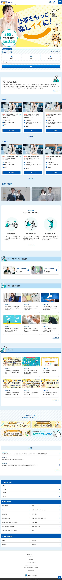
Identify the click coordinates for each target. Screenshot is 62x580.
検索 (31, 66)
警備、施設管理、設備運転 (8, 526)
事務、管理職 (5, 505)
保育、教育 (34, 514)
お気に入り (54, 2)
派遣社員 (34, 544)
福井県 (4, 493)
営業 (33, 505)
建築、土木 (34, 522)
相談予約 (50, 2)
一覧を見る (30, 136)
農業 (33, 530)
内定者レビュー (31, 556)
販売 (3, 510)
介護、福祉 (4, 514)
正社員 (3, 540)
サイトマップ (31, 570)
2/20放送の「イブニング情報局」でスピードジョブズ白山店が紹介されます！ (20, 465)
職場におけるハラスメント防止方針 (31, 567)
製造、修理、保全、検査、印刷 (39, 518)
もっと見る (30, 245)
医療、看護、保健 (6, 518)
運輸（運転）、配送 (36, 526)
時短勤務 (34, 540)
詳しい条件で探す (54, 51)
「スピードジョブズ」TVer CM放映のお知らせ (12, 459)
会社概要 (31, 559)
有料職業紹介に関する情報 (31, 565)
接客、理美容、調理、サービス (39, 510)
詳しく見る (55, 91)
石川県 (4, 489)
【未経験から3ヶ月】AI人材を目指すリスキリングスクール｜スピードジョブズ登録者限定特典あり (24, 454)
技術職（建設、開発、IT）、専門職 (9, 522)
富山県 (4, 496)
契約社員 (4, 544)
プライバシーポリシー (31, 562)
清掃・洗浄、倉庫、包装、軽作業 (9, 530)
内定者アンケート (31, 554)
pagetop (59, 577)
